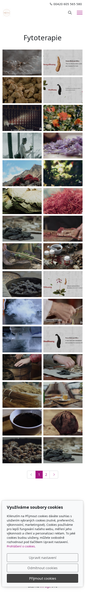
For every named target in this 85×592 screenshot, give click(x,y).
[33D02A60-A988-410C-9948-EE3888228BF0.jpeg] (22, 450)
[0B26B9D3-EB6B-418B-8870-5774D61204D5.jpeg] (22, 422)
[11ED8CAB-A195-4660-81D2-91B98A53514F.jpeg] (63, 201)
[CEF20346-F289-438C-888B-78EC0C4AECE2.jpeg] (63, 312)
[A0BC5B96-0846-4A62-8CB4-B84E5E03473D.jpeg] (63, 395)
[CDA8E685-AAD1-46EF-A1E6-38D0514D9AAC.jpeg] (22, 339)
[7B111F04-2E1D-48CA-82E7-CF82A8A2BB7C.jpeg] (22, 312)
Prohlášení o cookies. (21, 546)
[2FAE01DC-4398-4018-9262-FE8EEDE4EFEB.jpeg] (63, 118)
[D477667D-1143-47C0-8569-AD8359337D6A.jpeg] (63, 284)
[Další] (54, 474)
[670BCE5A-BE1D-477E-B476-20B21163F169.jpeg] (22, 118)
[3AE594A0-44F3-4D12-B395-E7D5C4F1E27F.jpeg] (63, 229)
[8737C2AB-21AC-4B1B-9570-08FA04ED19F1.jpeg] (63, 63)
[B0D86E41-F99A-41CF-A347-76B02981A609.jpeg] (22, 90)
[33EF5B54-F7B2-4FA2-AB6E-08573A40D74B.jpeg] (22, 63)
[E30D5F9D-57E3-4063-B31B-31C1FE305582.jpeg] (22, 173)
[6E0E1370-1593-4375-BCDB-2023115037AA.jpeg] (63, 173)
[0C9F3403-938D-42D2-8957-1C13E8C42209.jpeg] (63, 367)
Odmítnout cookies (42, 568)
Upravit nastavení (42, 557)
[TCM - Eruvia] (6, 12)
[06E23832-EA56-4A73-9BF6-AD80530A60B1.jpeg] (22, 395)
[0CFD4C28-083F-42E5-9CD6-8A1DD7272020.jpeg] (63, 90)
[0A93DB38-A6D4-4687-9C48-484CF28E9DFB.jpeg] (22, 229)
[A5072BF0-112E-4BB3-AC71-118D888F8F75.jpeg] (22, 146)
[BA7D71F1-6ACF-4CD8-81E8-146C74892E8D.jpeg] (22, 201)
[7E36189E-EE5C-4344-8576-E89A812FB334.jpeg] (22, 367)
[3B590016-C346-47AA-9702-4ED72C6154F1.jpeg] (63, 339)
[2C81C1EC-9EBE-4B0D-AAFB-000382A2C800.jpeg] (63, 146)
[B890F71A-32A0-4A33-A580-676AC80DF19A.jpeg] (22, 284)
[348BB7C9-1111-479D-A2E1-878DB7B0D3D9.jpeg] (63, 256)
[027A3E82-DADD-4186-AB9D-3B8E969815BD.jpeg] (22, 256)
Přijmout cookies (42, 578)
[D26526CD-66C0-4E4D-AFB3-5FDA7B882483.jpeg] (63, 450)
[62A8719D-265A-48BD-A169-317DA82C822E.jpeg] (63, 422)
